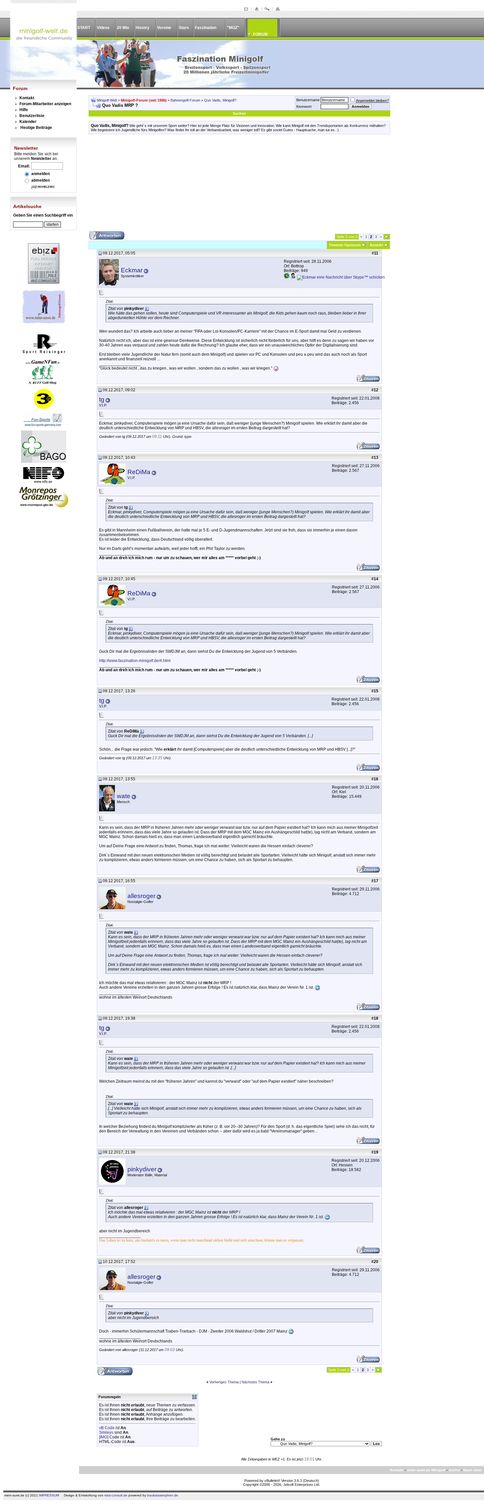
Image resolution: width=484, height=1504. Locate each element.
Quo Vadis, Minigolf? (220, 100)
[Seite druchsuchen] (267, 9)
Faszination (205, 27)
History (142, 27)
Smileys (106, 1432)
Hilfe (23, 109)
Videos (103, 27)
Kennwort (303, 106)
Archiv (454, 1470)
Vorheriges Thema (224, 1382)
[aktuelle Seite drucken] (256, 9)
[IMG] (103, 1437)
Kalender (28, 121)
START (83, 27)
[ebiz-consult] (43, 282)
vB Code (107, 1428)
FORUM (260, 34)
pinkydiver (141, 1169)
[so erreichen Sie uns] (246, 9)
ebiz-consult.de (115, 1495)
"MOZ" (233, 27)
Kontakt (26, 98)
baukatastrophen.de (162, 1495)
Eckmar (132, 270)
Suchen (239, 113)
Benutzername (308, 100)
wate (123, 796)
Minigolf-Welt (107, 100)
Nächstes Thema (255, 1382)
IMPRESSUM (49, 1495)
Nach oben (472, 1470)
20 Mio (123, 27)
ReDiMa (138, 471)
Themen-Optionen (345, 245)
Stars (184, 27)
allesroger (141, 895)
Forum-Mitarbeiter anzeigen (45, 104)
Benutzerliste (31, 115)
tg (101, 399)
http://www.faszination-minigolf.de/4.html (135, 660)
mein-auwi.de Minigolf (426, 1470)
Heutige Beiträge (36, 127)
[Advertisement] (239, 185)
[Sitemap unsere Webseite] (277, 9)
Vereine (164, 27)
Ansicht (376, 245)
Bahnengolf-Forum (185, 100)
